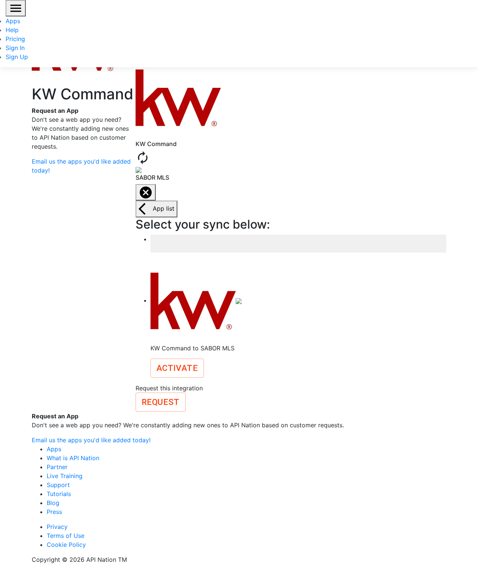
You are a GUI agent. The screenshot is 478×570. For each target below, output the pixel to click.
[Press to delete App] (146, 192)
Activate (177, 368)
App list (163, 208)
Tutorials (59, 494)
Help (12, 30)
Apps (13, 21)
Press (54, 511)
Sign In (15, 48)
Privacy (57, 526)
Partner (57, 467)
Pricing (15, 39)
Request (161, 402)
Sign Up (17, 57)
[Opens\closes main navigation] (16, 8)
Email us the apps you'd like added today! (91, 440)
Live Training (65, 476)
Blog (53, 503)
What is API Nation (73, 458)
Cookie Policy (66, 544)
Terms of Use (65, 535)
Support (58, 485)
